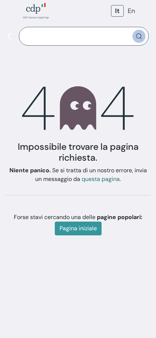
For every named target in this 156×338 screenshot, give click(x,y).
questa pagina (101, 179)
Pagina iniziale (78, 228)
